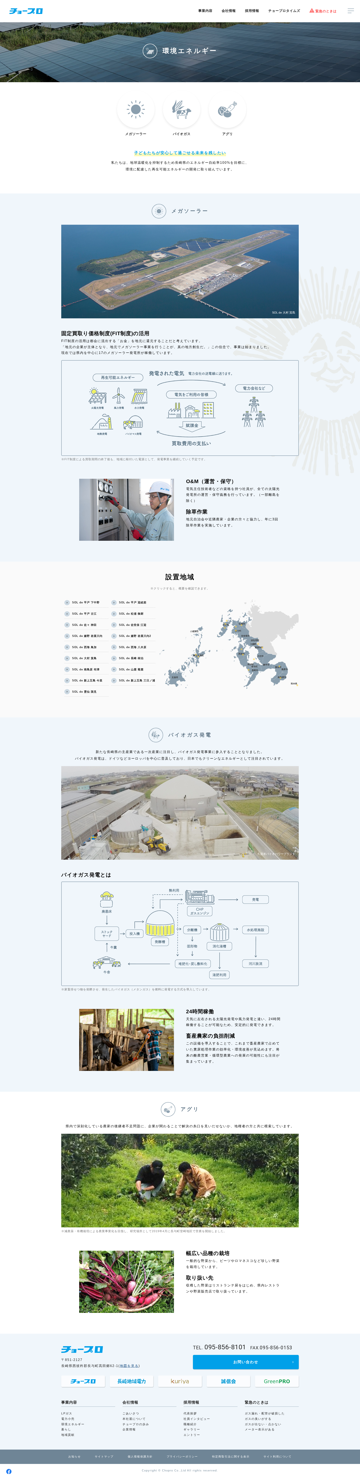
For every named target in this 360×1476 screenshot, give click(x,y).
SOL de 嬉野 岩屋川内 (87, 636)
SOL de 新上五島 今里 (87, 680)
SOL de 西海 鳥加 (84, 647)
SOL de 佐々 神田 (84, 624)
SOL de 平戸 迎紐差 (132, 602)
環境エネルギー (73, 1424)
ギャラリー (192, 1429)
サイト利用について (278, 1456)
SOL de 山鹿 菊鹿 (131, 669)
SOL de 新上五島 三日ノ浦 (137, 680)
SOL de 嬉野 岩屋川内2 (135, 636)
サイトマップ (104, 1456)
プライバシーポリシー (182, 1456)
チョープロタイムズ (284, 10)
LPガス (66, 1413)
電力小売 (68, 1418)
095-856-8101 (219, 1347)
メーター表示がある (260, 1429)
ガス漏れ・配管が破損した (265, 1413)
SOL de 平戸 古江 (84, 613)
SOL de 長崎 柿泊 (131, 658)
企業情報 (129, 1429)
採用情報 (252, 10)
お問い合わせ (245, 1362)
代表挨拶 (190, 1413)
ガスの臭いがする (258, 1418)
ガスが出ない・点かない (263, 1424)
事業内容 (205, 10)
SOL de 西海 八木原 (132, 647)
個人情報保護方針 (140, 1456)
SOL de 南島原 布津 (86, 669)
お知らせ (74, 1456)
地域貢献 (68, 1434)
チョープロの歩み (135, 1424)
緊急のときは (326, 11)
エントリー (192, 1434)
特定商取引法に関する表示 (231, 1456)
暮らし (66, 1429)
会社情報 (229, 10)
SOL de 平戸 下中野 (86, 602)
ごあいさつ (130, 1413)
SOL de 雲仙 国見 (84, 691)
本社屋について (134, 1418)
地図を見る (129, 1366)
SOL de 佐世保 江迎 (132, 624)
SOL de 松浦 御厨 (131, 613)
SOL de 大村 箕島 (84, 658)
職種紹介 (190, 1424)
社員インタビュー (197, 1418)
